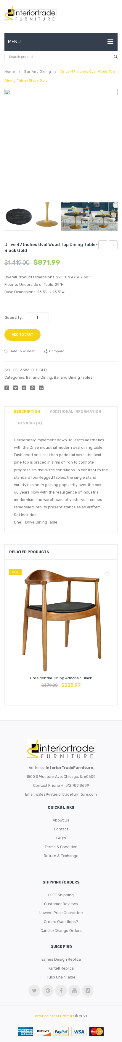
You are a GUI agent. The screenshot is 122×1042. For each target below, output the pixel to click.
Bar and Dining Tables (73, 377)
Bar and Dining (37, 71)
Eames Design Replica (61, 959)
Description (27, 411)
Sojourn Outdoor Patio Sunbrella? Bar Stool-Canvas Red (113, 245)
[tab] (29, 412)
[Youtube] (74, 991)
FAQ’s (61, 838)
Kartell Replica (61, 968)
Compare (61, 682)
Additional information (75, 411)
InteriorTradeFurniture (55, 1016)
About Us (61, 820)
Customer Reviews (61, 904)
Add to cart (22, 335)
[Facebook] (6, 388)
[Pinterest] (24, 388)
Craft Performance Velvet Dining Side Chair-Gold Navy (103, 245)
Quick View (75, 682)
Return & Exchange (61, 856)
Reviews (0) (30, 423)
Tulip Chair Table (61, 977)
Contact (61, 829)
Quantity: (13, 317)
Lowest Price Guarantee (61, 913)
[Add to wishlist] (107, 575)
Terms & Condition (61, 847)
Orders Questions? (61, 921)
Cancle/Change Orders (61, 930)
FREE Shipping (61, 895)
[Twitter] (15, 388)
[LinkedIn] (41, 388)
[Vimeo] (88, 991)
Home (9, 71)
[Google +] (32, 388)
